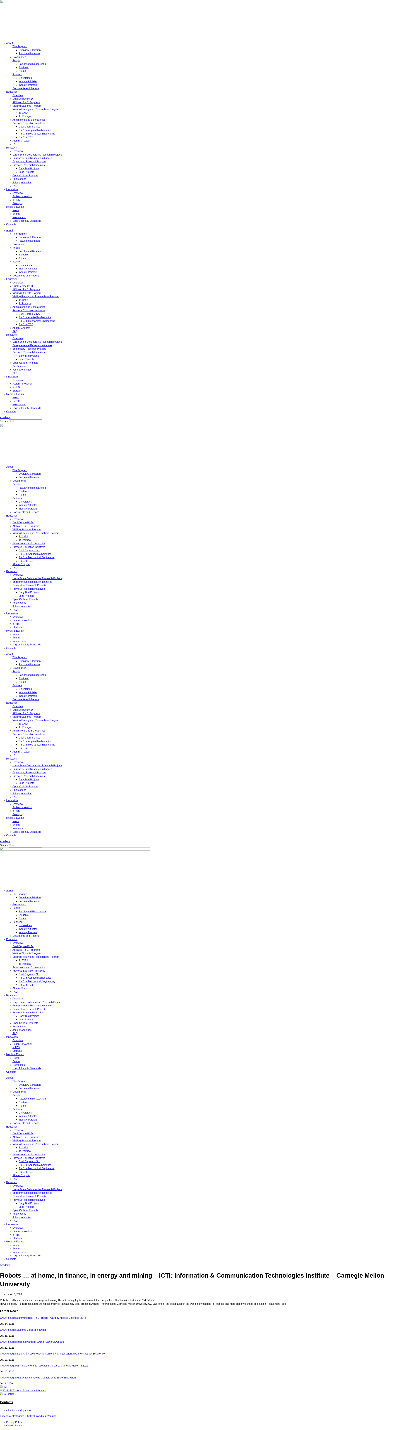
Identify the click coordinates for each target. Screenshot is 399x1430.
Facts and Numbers (29, 53)
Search (4, 421)
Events (16, 213)
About (9, 43)
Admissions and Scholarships (28, 119)
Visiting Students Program (26, 105)
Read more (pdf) (277, 1304)
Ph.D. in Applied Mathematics (35, 130)
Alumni (22, 71)
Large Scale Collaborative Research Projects (37, 154)
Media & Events (15, 206)
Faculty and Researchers (32, 64)
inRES (16, 200)
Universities (25, 78)
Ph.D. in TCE (26, 137)
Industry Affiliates (28, 81)
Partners (17, 74)
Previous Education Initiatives (28, 123)
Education (11, 91)
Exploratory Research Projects (29, 161)
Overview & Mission (30, 50)
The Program (19, 46)
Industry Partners (28, 85)
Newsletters (19, 217)
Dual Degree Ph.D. (23, 98)
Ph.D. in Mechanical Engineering (37, 133)
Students (24, 67)
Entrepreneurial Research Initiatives (32, 158)
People (16, 60)
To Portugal (25, 116)
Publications (19, 179)
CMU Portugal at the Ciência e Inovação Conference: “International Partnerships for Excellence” (53, 1353)
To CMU (23, 112)
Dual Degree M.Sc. (29, 126)
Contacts (11, 224)
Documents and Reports (25, 88)
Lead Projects (26, 172)
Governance (19, 57)
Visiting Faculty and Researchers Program (35, 109)
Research (11, 147)
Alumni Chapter (21, 140)
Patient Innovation (22, 196)
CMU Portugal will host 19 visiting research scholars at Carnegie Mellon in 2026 (44, 1365)
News (15, 210)
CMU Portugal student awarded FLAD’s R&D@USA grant (32, 1341)
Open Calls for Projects (25, 175)
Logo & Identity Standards (26, 220)
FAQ (14, 144)
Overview (17, 95)
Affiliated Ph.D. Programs (26, 102)
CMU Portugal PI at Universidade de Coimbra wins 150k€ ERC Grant (38, 1377)
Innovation (12, 189)
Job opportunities (21, 182)
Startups (17, 203)
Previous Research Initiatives (28, 165)
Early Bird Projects (29, 168)
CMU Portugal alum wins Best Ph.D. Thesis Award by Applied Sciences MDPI (43, 1318)
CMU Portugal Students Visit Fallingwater (23, 1330)
